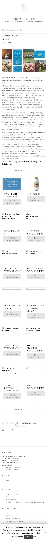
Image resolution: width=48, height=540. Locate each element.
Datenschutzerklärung (13, 518)
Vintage (26, 21)
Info (34, 536)
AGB (7, 513)
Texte (7, 480)
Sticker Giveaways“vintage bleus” (12, 388)
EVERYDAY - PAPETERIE (10, 36)
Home (7, 21)
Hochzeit (5, 39)
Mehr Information (12, 202)
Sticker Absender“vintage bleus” (35, 348)
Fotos (7, 483)
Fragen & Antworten (12, 494)
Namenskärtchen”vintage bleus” (35, 308)
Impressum (9, 516)
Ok (28, 537)
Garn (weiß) (33, 194)
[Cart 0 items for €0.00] (43, 7)
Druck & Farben (11, 499)
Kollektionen (16, 21)
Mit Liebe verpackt (12, 497)
